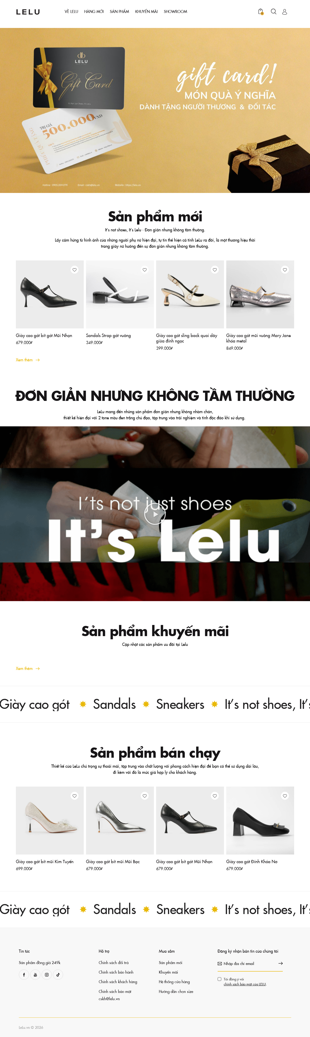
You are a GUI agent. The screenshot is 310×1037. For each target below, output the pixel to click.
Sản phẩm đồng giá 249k (39, 962)
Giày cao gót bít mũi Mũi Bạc (42, 861)
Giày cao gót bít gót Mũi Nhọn (44, 335)
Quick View (52, 323)
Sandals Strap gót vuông (108, 335)
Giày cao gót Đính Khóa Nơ (181, 861)
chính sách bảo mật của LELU (245, 984)
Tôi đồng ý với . (245, 981)
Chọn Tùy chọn (34, 344)
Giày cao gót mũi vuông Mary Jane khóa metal (258, 338)
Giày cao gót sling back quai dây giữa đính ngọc (186, 338)
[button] (75, 270)
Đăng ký (279, 964)
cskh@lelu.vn (109, 998)
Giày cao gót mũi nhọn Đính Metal (257, 861)
